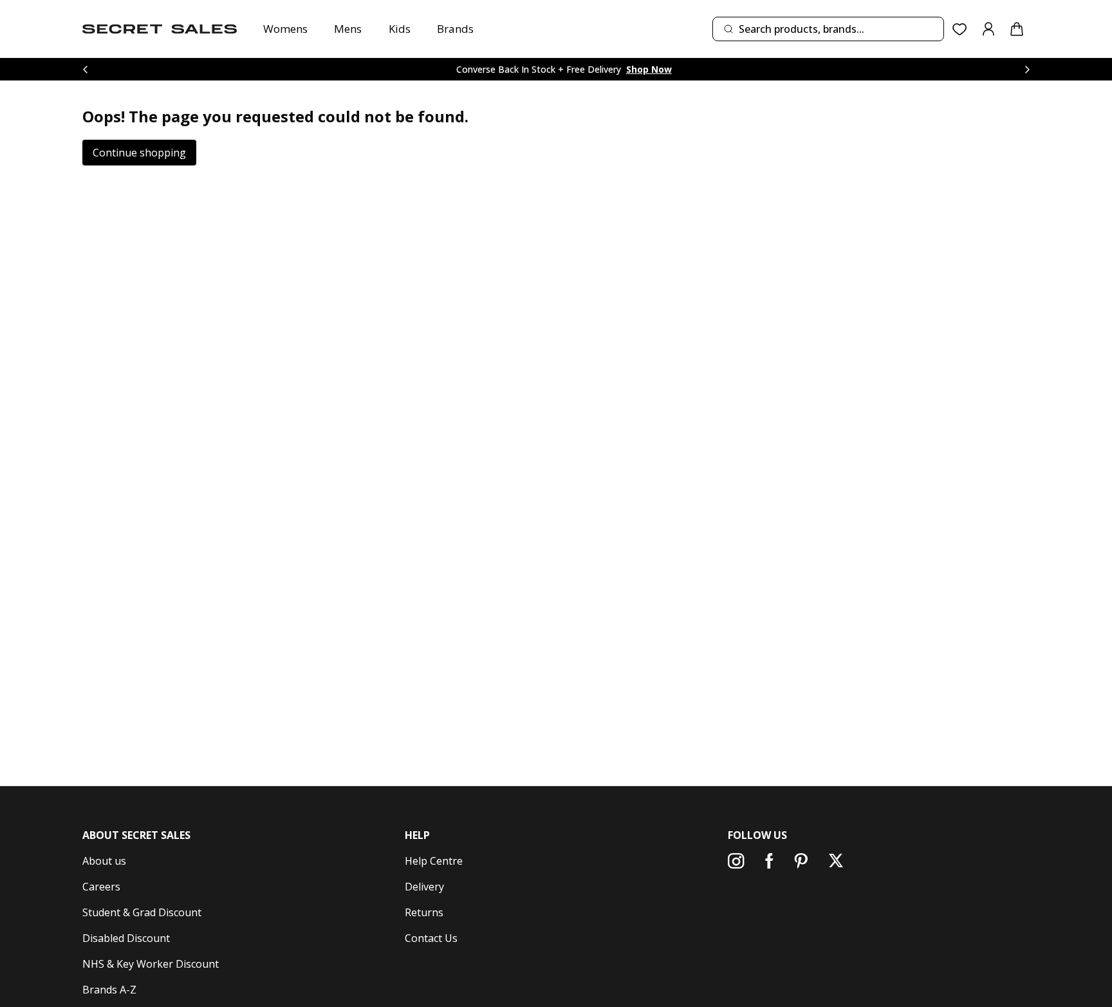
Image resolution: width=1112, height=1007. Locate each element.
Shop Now (649, 69)
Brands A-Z (109, 990)
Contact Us (431, 938)
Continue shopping (139, 153)
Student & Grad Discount (141, 912)
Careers (101, 887)
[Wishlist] (960, 29)
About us (104, 861)
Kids (400, 28)
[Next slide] (1027, 69)
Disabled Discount (126, 938)
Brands (455, 28)
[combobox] (828, 29)
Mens (348, 28)
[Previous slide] (85, 69)
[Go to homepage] (159, 29)
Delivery (424, 887)
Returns (424, 912)
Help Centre (434, 861)
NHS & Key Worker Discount (150, 964)
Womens (285, 28)
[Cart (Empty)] (1017, 29)
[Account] (988, 29)
